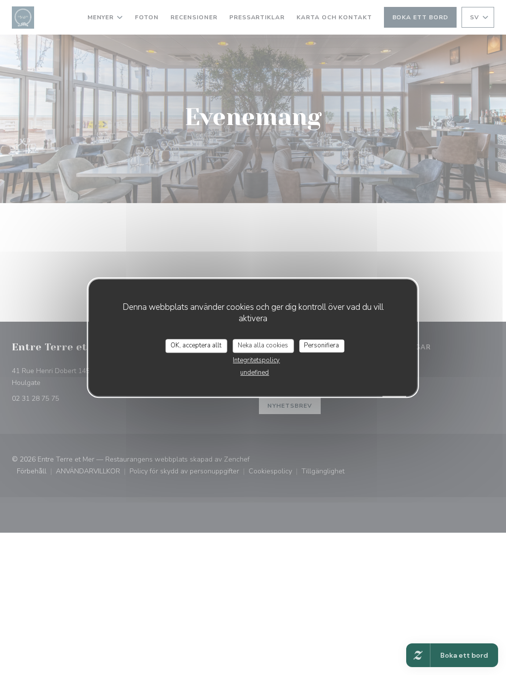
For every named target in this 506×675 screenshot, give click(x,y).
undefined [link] (254, 372)
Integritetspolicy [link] (256, 360)
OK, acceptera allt (195, 345)
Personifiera (321, 345)
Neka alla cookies (263, 345)
